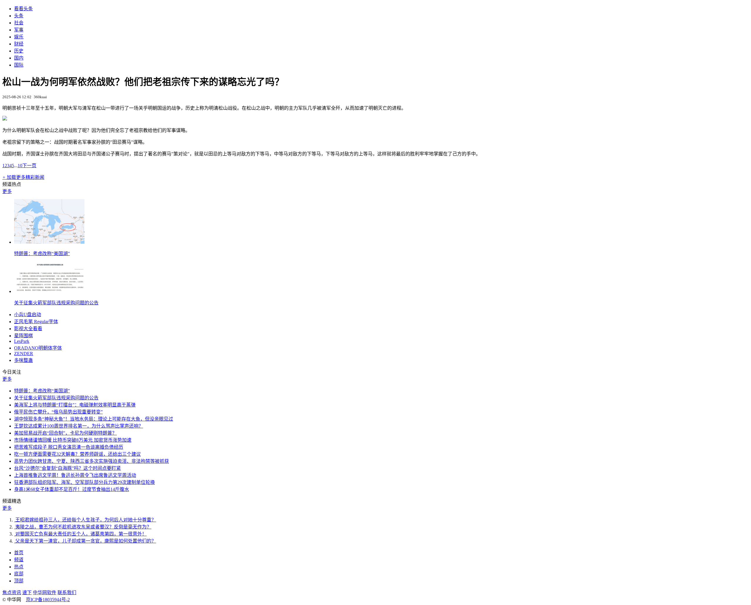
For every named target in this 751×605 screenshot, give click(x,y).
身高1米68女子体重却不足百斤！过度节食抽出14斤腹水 (71, 489)
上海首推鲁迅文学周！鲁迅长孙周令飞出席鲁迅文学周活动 (75, 475)
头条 (18, 15)
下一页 (29, 165)
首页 (18, 552)
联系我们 (66, 592)
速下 (27, 592)
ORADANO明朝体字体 (38, 347)
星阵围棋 (23, 335)
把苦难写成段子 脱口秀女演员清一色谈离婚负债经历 (68, 447)
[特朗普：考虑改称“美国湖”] (49, 242)
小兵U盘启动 (27, 314)
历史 (18, 50)
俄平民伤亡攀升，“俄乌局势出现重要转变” (58, 411)
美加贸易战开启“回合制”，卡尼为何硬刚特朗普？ (65, 433)
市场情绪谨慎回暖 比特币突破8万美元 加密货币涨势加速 (72, 440)
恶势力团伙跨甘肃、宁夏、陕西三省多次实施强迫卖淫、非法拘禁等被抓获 (91, 461)
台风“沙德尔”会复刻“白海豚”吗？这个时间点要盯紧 (67, 468)
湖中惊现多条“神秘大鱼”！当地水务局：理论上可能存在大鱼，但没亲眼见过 (93, 418)
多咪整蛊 (23, 360)
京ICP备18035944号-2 (48, 599)
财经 (18, 43)
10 (20, 165)
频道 (18, 559)
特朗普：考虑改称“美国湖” (42, 253)
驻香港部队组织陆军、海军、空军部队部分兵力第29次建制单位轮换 (84, 482)
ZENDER (23, 353)
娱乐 (18, 36)
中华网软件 (44, 592)
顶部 (18, 580)
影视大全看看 (28, 328)
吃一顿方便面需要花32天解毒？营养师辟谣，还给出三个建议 (77, 454)
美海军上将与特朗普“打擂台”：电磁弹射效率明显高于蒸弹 (75, 404)
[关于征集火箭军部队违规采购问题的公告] (49, 291)
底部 (18, 573)
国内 (18, 57)
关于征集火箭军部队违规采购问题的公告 (56, 302)
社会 (18, 22)
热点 (18, 566)
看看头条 (23, 8)
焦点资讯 (11, 592)
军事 (18, 29)
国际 (18, 64)
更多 (7, 191)
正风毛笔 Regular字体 (36, 321)
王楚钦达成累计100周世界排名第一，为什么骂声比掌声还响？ (78, 425)
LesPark (21, 341)
